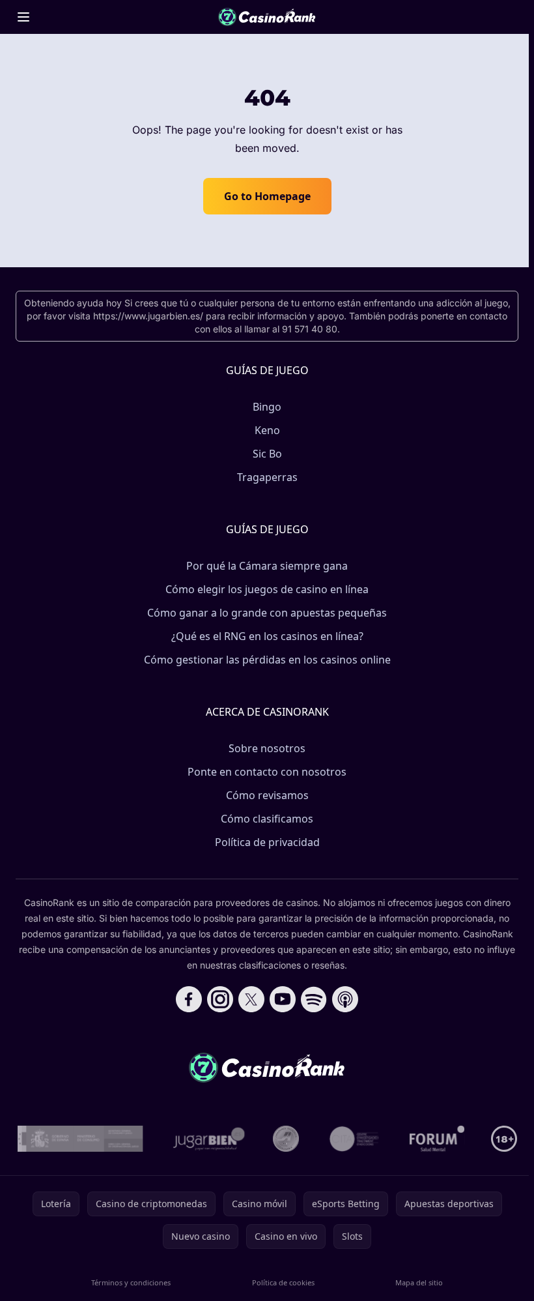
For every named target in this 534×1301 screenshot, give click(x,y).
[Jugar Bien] (208, 1139)
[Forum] (437, 1139)
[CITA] (354, 1139)
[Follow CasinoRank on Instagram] (220, 999)
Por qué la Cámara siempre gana (267, 566)
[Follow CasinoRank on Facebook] (189, 999)
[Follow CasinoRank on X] (251, 999)
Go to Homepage (267, 196)
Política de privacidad (267, 842)
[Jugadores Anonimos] (286, 1139)
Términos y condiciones (131, 1282)
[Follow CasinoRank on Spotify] (314, 999)
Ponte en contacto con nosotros (267, 772)
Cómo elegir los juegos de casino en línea (267, 589)
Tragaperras (267, 477)
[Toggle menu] (23, 17)
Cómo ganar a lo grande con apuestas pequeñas (267, 613)
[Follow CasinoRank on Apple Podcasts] (345, 999)
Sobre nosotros (267, 748)
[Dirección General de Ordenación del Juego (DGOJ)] (80, 1139)
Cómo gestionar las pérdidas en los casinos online (267, 659)
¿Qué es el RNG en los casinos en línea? (267, 636)
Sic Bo (267, 453)
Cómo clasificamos (267, 818)
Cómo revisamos (267, 795)
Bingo (267, 407)
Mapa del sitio (419, 1282)
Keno (267, 430)
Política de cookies (283, 1282)
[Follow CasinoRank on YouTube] (283, 999)
